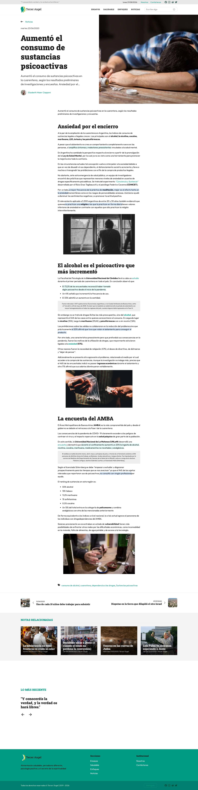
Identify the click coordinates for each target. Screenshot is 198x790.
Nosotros (144, 2)
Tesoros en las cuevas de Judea (118, 647)
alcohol (127, 315)
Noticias (135, 9)
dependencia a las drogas (103, 585)
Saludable (108, 9)
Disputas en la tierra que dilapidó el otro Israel (136, 603)
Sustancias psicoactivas (127, 585)
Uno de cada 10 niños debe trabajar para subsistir (63, 604)
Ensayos (95, 9)
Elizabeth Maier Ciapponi (39, 92)
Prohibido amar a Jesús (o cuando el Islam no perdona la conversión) (79, 645)
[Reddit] (173, 2)
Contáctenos (155, 2)
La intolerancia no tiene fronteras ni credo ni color (39, 647)
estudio (135, 278)
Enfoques (123, 9)
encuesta (62, 444)
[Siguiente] (30, 715)
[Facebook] (166, 2)
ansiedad (72, 343)
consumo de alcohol (70, 585)
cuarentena (85, 585)
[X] (176, 2)
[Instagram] (169, 2)
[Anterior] (23, 715)
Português (150, 785)
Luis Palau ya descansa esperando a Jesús (157, 647)
